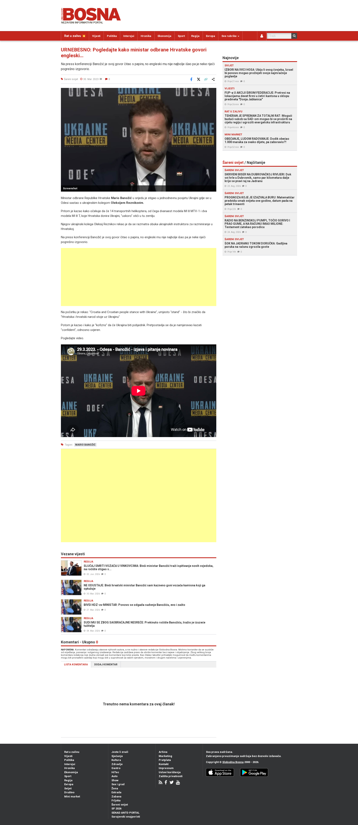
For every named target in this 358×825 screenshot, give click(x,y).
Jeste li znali (119, 751)
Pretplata (165, 760)
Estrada (116, 792)
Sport (181, 36)
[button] (212, 91)
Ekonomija (164, 36)
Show (115, 780)
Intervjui (128, 36)
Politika (112, 36)
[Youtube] (178, 782)
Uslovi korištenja (170, 772)
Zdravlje (117, 764)
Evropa (210, 36)
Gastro (115, 768)
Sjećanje (117, 756)
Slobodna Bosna (233, 762)
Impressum (166, 768)
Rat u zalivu (71, 751)
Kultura (116, 760)
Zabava (116, 796)
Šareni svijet (119, 804)
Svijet (67, 788)
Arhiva (163, 751)
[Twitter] (171, 782)
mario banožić (85, 444)
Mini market (72, 796)
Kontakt (163, 764)
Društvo (69, 792)
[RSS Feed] (160, 782)
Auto (114, 776)
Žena (114, 788)
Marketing (165, 756)
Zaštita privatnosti (171, 776)
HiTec (115, 772)
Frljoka (116, 800)
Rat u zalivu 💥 (75, 36)
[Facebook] (165, 782)
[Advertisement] (138, 277)
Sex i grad (118, 784)
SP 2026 (116, 808)
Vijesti (96, 36)
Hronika (146, 36)
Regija (195, 36)
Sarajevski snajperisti (125, 816)
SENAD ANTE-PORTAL (125, 812)
